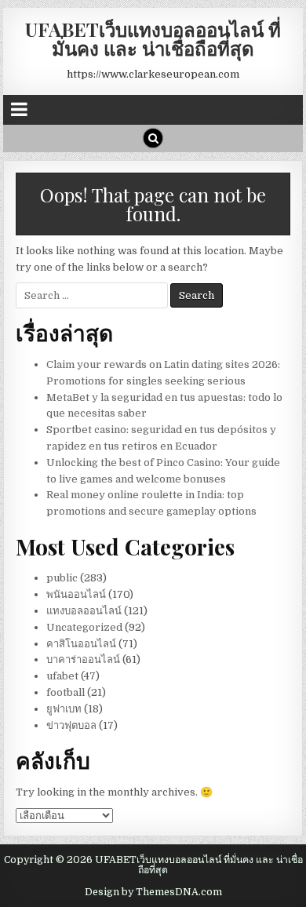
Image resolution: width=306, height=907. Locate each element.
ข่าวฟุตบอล (71, 725)
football (65, 692)
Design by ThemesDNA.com (153, 892)
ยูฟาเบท (64, 709)
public (62, 578)
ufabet (62, 676)
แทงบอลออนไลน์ (84, 611)
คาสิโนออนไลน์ (81, 644)
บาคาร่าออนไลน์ (83, 659)
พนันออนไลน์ (76, 594)
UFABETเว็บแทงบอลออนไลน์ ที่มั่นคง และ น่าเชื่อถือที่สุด (153, 38)
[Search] (153, 138)
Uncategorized (84, 627)
